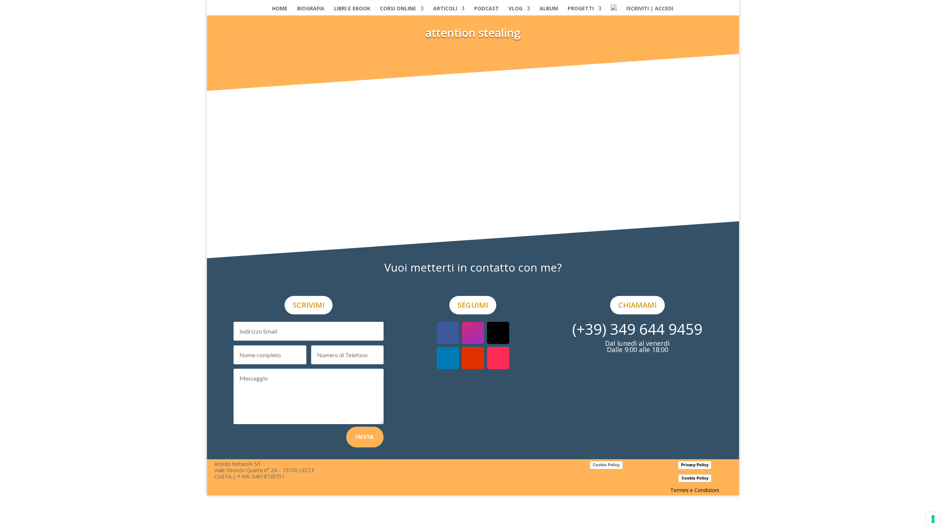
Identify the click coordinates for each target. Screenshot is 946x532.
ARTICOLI (445, 9)
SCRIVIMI (308, 305)
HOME (279, 9)
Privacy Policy (694, 464)
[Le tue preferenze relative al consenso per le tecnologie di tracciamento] (933, 519)
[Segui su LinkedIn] (448, 358)
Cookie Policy (606, 464)
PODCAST (486, 9)
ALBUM (549, 9)
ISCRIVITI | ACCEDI (649, 9)
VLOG (515, 9)
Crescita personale (489, 88)
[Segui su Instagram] (473, 333)
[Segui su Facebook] (448, 333)
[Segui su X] (498, 333)
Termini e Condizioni (694, 490)
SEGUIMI (472, 305)
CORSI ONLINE (398, 9)
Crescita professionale (491, 154)
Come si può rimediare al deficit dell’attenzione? (307, 212)
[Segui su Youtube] (473, 358)
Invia (365, 437)
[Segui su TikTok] (498, 358)
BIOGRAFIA (310, 9)
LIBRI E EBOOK (352, 9)
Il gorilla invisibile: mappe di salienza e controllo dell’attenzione (332, 145)
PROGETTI (581, 9)
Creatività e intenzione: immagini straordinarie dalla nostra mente (337, 78)
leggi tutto (246, 102)
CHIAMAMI (637, 305)
